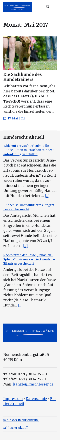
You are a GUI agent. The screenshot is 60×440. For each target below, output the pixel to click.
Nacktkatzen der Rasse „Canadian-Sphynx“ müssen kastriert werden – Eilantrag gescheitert (29, 259)
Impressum (13, 399)
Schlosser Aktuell (15, 428)
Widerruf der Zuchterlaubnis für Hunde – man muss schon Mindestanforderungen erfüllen (29, 150)
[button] (47, 6)
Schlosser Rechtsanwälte (21, 420)
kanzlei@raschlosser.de (33, 384)
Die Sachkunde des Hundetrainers (22, 77)
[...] (47, 196)
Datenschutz (36, 399)
